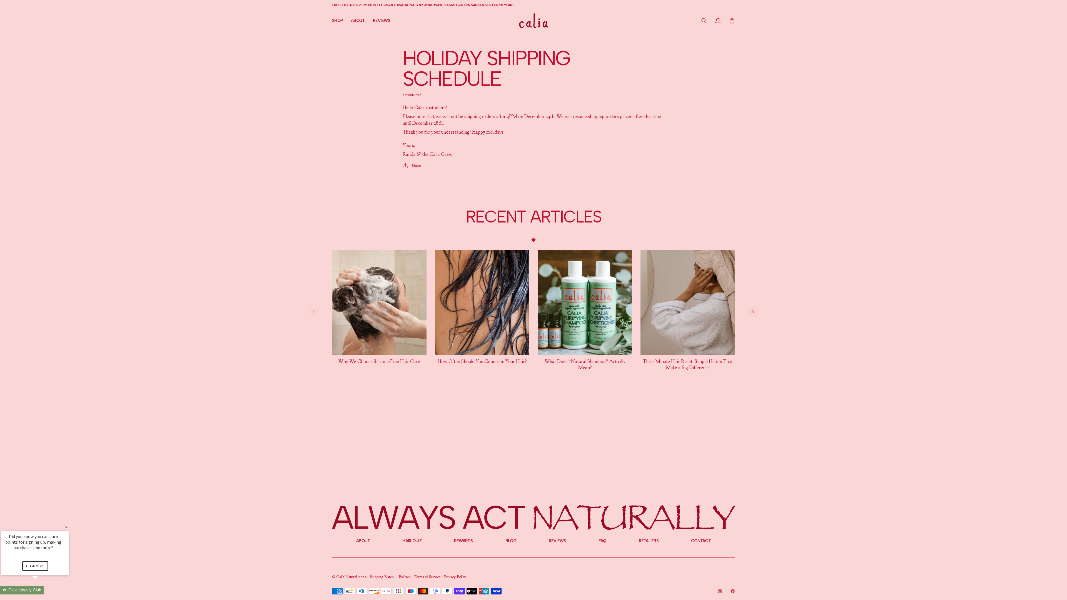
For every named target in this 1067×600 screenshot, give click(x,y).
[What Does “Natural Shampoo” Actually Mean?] (585, 302)
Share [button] (416, 166)
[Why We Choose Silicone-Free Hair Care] (379, 302)
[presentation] (379, 362)
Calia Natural (347, 576)
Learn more (35, 566)
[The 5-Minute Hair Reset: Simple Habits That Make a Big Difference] (687, 302)
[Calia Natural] (533, 20)
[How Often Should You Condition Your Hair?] (482, 302)
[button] (704, 20)
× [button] (66, 527)
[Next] (753, 311)
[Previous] (313, 311)
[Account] (718, 20)
